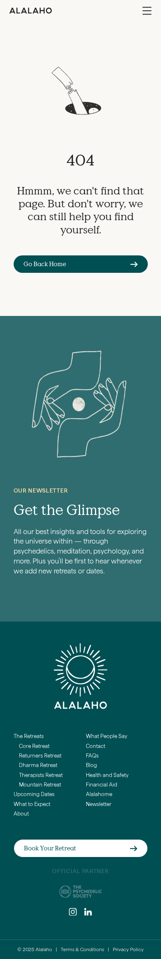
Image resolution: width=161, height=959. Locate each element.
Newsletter (98, 804)
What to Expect (32, 804)
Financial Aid (101, 785)
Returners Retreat (40, 756)
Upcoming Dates (34, 794)
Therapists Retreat (41, 775)
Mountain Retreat (40, 785)
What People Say (106, 736)
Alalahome (99, 794)
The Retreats (29, 736)
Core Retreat (34, 746)
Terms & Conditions (82, 949)
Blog (91, 765)
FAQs (92, 756)
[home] (30, 10)
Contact (95, 746)
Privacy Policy (128, 949)
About (21, 814)
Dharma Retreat (38, 765)
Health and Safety (107, 775)
